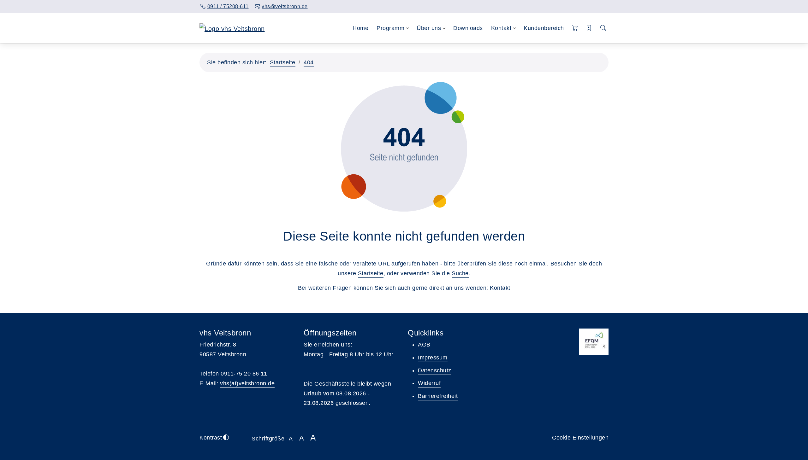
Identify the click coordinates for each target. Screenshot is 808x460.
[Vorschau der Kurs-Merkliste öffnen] (589, 28)
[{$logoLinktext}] (232, 28)
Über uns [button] (429, 28)
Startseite (282, 62)
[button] (575, 28)
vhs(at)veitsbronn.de (247, 383)
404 (309, 62)
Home (360, 28)
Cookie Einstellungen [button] (580, 437)
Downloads (468, 28)
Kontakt (500, 288)
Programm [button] (390, 28)
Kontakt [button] (501, 28)
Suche (460, 273)
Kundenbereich (544, 28)
